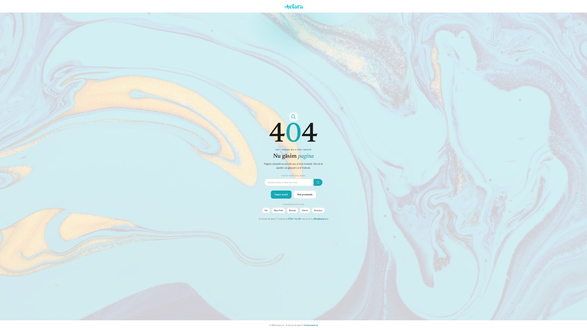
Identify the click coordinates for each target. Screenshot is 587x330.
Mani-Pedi (278, 210)
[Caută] (318, 182)
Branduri (318, 210)
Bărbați (292, 210)
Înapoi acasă (281, 194)
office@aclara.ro (320, 218)
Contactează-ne (311, 325)
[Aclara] (293, 6)
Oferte (305, 210)
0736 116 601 (294, 218)
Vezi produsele (304, 194)
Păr (266, 210)
